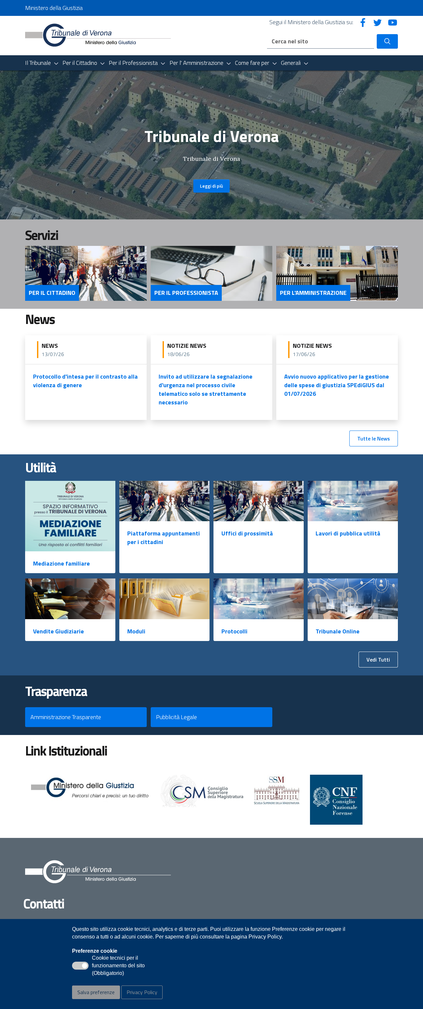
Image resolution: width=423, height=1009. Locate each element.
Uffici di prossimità (247, 533)
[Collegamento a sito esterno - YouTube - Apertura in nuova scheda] (392, 22)
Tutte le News (373, 438)
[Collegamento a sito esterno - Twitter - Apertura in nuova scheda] (377, 22)
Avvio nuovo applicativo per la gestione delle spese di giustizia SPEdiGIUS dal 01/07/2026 (336, 385)
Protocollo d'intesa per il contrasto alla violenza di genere (85, 381)
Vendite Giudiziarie (58, 631)
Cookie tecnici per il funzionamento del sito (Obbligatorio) (118, 966)
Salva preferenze (96, 992)
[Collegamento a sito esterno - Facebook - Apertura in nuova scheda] (363, 22)
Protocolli (234, 631)
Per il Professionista (186, 293)
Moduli (136, 631)
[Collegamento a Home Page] (98, 34)
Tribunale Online (338, 631)
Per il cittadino (52, 293)
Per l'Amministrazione (313, 293)
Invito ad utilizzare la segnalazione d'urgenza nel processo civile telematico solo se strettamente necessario (205, 389)
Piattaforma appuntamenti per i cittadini (163, 537)
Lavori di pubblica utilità (348, 533)
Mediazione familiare (61, 563)
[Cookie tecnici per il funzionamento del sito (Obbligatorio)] (80, 966)
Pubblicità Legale (176, 716)
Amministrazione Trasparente (65, 716)
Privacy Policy (142, 992)
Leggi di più (211, 185)
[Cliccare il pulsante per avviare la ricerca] (387, 41)
